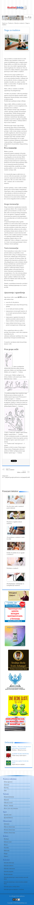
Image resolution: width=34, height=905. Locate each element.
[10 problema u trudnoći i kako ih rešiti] (16, 534)
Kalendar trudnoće (8, 865)
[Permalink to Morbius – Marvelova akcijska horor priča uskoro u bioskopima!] (8, 750)
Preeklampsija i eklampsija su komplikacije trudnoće (15, 584)
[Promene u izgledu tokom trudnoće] (16, 519)
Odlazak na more (8, 802)
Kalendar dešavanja (9, 862)
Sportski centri (7, 814)
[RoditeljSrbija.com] (17, 8)
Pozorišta (6, 847)
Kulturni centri (8, 842)
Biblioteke (6, 850)
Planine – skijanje (8, 805)
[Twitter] (19, 899)
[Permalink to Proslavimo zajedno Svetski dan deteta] (8, 765)
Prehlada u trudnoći (12, 568)
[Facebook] (16, 899)
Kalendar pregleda (8, 871)
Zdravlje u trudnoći (19, 23)
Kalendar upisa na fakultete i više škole (14, 889)
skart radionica (21, 896)
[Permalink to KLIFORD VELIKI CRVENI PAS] (8, 758)
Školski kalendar (8, 874)
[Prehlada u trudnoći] (16, 565)
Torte (5, 790)
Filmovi (6, 856)
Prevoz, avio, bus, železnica (11, 808)
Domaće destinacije (9, 797)
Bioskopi (6, 839)
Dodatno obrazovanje (9, 832)
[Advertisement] (18, 483)
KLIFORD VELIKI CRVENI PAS (20, 753)
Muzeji (6, 844)
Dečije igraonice (8, 782)
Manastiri (6, 799)
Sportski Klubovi (8, 817)
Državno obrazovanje (9, 827)
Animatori (6, 784)
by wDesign (12, 896)
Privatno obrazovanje (9, 829)
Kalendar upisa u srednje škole (12, 886)
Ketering (6, 787)
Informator (6, 824)
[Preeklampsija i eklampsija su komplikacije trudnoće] (16, 581)
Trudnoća (10, 23)
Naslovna (4, 23)
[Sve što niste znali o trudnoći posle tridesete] (16, 503)
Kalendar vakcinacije (9, 868)
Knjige (5, 853)
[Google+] (14, 899)
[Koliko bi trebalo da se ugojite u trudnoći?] (16, 550)
